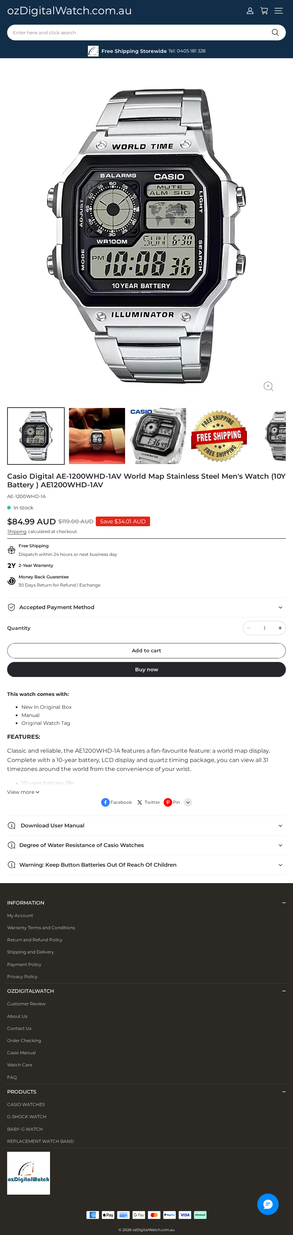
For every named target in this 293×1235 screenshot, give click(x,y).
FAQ (12, 1077)
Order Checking (24, 1040)
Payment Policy (24, 964)
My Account (20, 915)
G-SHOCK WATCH (26, 1116)
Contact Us (19, 1028)
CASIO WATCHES (26, 1104)
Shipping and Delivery (30, 952)
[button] (279, 11)
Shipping (17, 531)
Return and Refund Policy (35, 939)
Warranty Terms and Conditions (41, 927)
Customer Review (26, 1003)
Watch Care (19, 1064)
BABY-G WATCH (25, 1129)
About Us (17, 1016)
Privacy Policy (22, 976)
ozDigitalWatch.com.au (154, 1229)
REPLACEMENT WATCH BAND (40, 1141)
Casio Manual (21, 1052)
